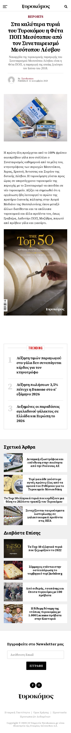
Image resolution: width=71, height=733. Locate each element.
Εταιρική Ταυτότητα (17, 712)
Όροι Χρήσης (41, 712)
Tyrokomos (27, 78)
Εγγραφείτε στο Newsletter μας (35, 644)
